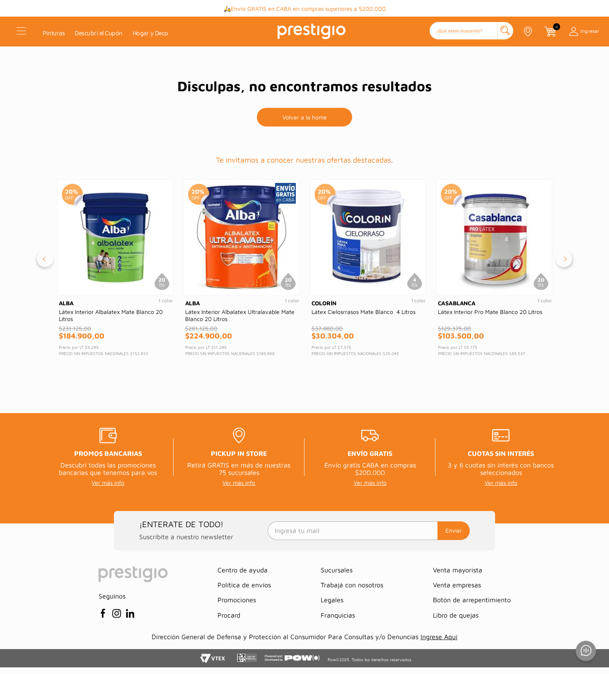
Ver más (376, 8)
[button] (471, 31)
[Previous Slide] (45, 259)
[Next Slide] (564, 259)
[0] (550, 31)
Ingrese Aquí (438, 636)
